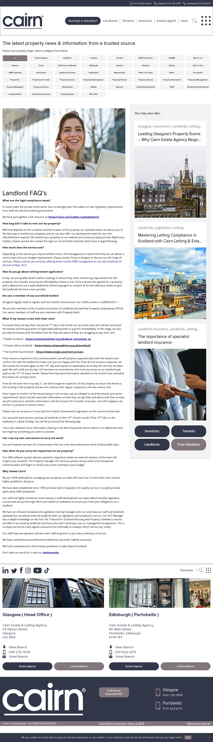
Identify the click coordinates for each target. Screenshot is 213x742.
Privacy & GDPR (135, 723)
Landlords (110, 21)
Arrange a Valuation (82, 21)
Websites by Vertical (198, 723)
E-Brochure (114, 692)
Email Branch (18, 657)
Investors (145, 21)
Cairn (184, 21)
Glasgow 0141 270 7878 (169, 3)
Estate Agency (27, 666)
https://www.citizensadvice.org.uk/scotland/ (63, 345)
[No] (209, 737)
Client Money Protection (112, 723)
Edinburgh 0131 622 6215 (199, 3)
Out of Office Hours (142, 3)
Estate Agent (166, 21)
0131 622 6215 (125, 652)
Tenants (128, 21)
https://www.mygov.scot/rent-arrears (59, 351)
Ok (188, 737)
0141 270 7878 (19, 652)
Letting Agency (79, 666)
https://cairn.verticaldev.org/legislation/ (73, 217)
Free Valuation (189, 444)
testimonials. (51, 552)
